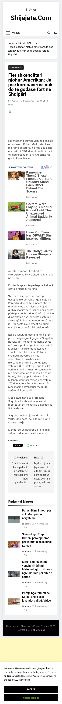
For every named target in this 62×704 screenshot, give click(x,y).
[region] (31, 683)
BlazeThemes (38, 629)
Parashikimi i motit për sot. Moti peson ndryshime (36, 514)
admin (15, 100)
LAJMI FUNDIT (16, 67)
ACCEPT (31, 689)
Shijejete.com (31, 18)
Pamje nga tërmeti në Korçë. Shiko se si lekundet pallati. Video (36, 596)
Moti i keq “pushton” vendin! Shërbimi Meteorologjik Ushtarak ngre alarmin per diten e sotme (37, 569)
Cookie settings (31, 698)
